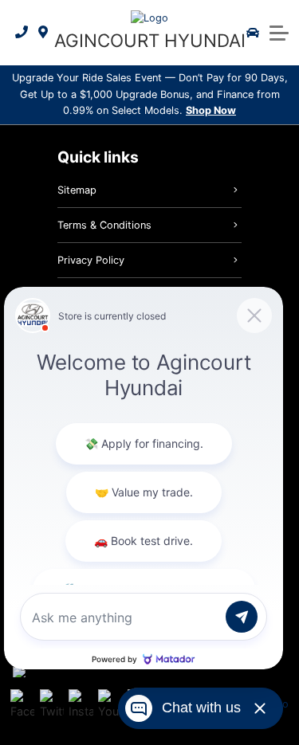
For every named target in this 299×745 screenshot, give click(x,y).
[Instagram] (80, 704)
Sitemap (76, 190)
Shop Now (211, 110)
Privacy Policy (90, 260)
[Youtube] (110, 704)
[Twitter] (52, 704)
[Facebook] (22, 704)
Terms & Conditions (104, 225)
